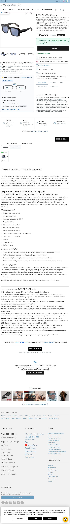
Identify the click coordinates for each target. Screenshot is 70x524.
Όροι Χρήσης (30, 448)
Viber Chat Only (8, 437)
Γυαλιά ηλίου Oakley (54, 444)
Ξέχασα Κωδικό (52, 479)
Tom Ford (56, 415)
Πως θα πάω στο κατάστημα (32, 438)
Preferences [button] (40, 514)
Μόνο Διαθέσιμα (12, 143)
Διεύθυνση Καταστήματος (7, 453)
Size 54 (5, 147)
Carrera (21, 415)
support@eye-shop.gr (10, 441)
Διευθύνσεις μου (53, 470)
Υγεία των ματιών (53, 435)
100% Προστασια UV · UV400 (47, 73)
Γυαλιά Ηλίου (6, 459)
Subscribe (17, 497)
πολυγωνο (59, 99)
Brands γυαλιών (49, 342)
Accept (50, 518)
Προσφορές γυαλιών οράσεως (57, 451)
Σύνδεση (50, 465)
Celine (12, 418)
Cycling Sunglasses (53, 440)
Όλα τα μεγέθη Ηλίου (54, 453)
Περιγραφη (42, 82)
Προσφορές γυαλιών (54, 447)
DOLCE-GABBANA (21, 342)
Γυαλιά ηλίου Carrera (54, 438)
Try (61, 82)
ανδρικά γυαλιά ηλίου (38, 131)
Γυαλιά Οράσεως (54, 418)
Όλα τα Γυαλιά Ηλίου (41, 418)
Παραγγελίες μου (53, 476)
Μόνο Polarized (27, 143)
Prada (44, 415)
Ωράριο (4, 445)
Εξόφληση (55, 86)
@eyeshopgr (36, 388)
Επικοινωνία (6, 449)
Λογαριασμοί (30, 451)
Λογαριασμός (52, 467)
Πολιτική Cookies (8, 470)
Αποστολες (42, 86)
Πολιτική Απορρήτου (9, 466)
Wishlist (50, 474)
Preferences (19, 518)
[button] (19, 5)
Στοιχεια (53, 82)
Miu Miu (50, 415)
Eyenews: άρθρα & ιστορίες (56, 433)
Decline (35, 518)
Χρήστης (50, 472)
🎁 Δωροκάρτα (31, 445)
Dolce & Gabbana (28, 418)
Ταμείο (50, 481)
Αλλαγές (28, 454)
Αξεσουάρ (15, 147)
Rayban (3, 415)
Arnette (33, 415)
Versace (18, 418)
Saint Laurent (5, 418)
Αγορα (54, 48)
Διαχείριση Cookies (9, 474)
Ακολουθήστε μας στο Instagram (36, 404)
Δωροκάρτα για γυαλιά (54, 449)
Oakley (9, 415)
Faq (26, 442)
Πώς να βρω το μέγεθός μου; (11, 109)
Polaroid (27, 415)
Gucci (39, 415)
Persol (15, 415)
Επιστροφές (30, 457)
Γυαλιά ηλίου (52, 442)
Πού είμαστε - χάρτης (34, 434)
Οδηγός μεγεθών (27, 77)
